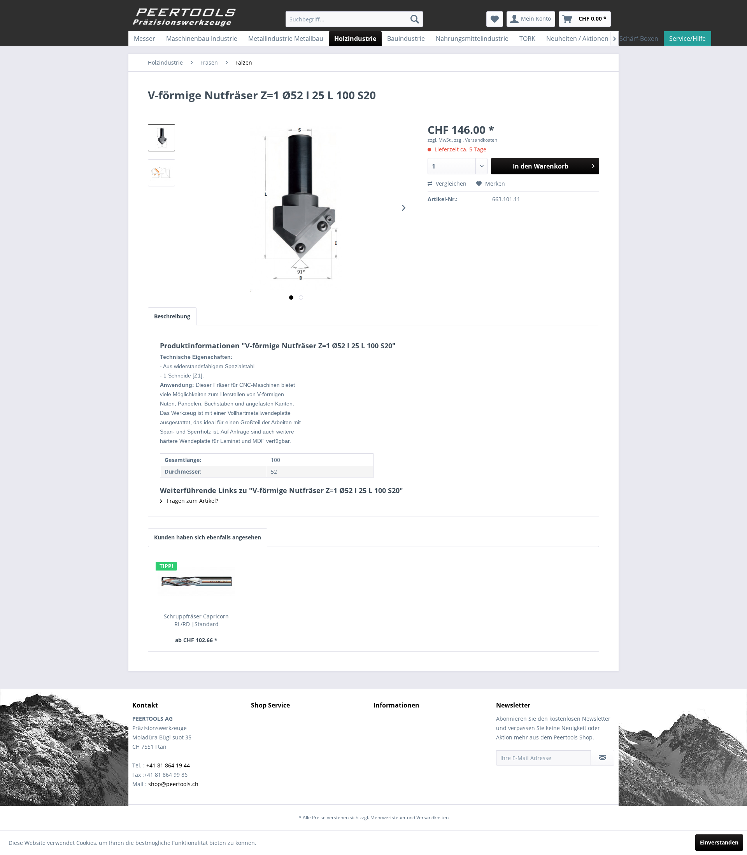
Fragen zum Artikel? (191, 500)
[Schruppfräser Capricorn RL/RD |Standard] (196, 581)
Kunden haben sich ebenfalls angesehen (207, 537)
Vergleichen (450, 183)
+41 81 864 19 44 (168, 765)
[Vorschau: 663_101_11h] (161, 172)
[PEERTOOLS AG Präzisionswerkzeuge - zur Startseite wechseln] (184, 17)
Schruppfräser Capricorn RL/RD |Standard (196, 620)
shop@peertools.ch (173, 784)
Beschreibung (172, 316)
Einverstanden (719, 842)
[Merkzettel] (494, 19)
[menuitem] (354, 19)
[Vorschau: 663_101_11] (161, 137)
